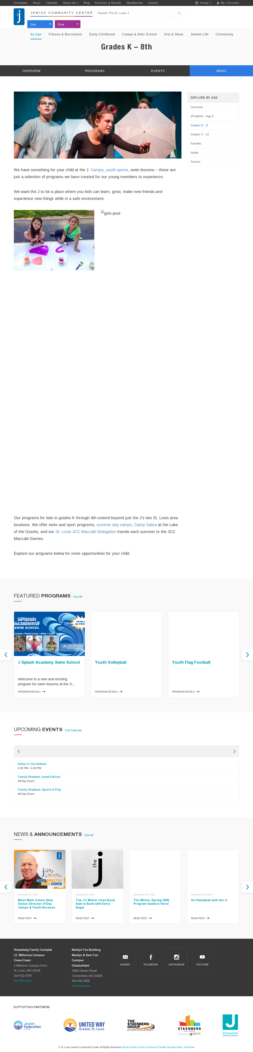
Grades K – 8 (199, 125)
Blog (87, 2)
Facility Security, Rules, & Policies (177, 1047)
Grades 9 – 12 (200, 134)
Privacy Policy (129, 1047)
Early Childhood (102, 34)
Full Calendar (73, 730)
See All (77, 596)
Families (196, 143)
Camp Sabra (145, 525)
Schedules (21, 2)
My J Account (230, 2)
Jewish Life (200, 34)
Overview (32, 71)
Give (61, 24)
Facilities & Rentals (108, 2)
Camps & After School (139, 34)
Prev (5, 655)
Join (33, 24)
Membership (135, 2)
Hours (37, 2)
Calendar (52, 2)
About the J (70, 2)
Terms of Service (148, 1047)
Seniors (195, 161)
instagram (176, 964)
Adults (195, 152)
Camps (97, 170)
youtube (202, 964)
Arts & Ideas (173, 34)
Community (224, 34)
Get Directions (23, 980)
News (221, 71)
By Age (36, 34)
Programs (95, 71)
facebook (151, 964)
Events (158, 71)
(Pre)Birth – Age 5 (202, 116)
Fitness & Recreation (65, 34)
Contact (153, 2)
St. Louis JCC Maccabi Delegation (86, 531)
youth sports (117, 170)
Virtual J (205, 2)
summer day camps (114, 525)
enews (125, 964)
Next (247, 655)
